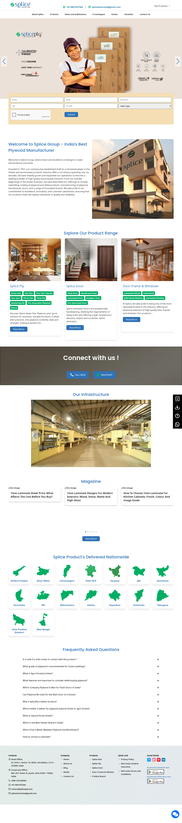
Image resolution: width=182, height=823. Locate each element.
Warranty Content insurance (129, 765)
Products (54, 14)
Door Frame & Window (103, 772)
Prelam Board (99, 776)
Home (66, 759)
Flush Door (16, 293)
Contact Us (145, 14)
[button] (178, 61)
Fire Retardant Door (20, 303)
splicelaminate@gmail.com (106, 7)
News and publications (75, 14)
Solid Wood (92, 293)
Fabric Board (151, 293)
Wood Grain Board (132, 293)
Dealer (114, 14)
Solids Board (130, 298)
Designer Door (37, 298)
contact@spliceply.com (22, 789)
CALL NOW (80, 374)
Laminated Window (98, 298)
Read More (18, 327)
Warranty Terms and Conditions (131, 772)
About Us (67, 763)
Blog (65, 768)
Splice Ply (96, 763)
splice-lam (97, 759)
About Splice (38, 14)
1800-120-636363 (18, 780)
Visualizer (129, 14)
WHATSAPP (106, 374)
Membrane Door (32, 293)
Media (66, 772)
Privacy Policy (127, 759)
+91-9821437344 (74, 7)
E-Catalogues (99, 14)
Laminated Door (19, 298)
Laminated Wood (75, 293)
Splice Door (97, 768)
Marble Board (145, 298)
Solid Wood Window (76, 298)
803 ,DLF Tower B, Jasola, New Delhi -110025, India (32, 773)
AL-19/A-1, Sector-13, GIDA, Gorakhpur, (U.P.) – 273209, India (33, 762)
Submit (71, 114)
